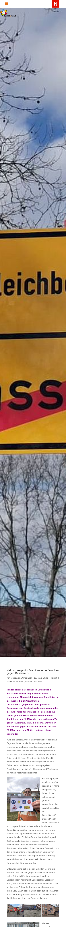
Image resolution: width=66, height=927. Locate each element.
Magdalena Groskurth (21, 678)
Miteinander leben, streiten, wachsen (24, 681)
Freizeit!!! (54, 678)
